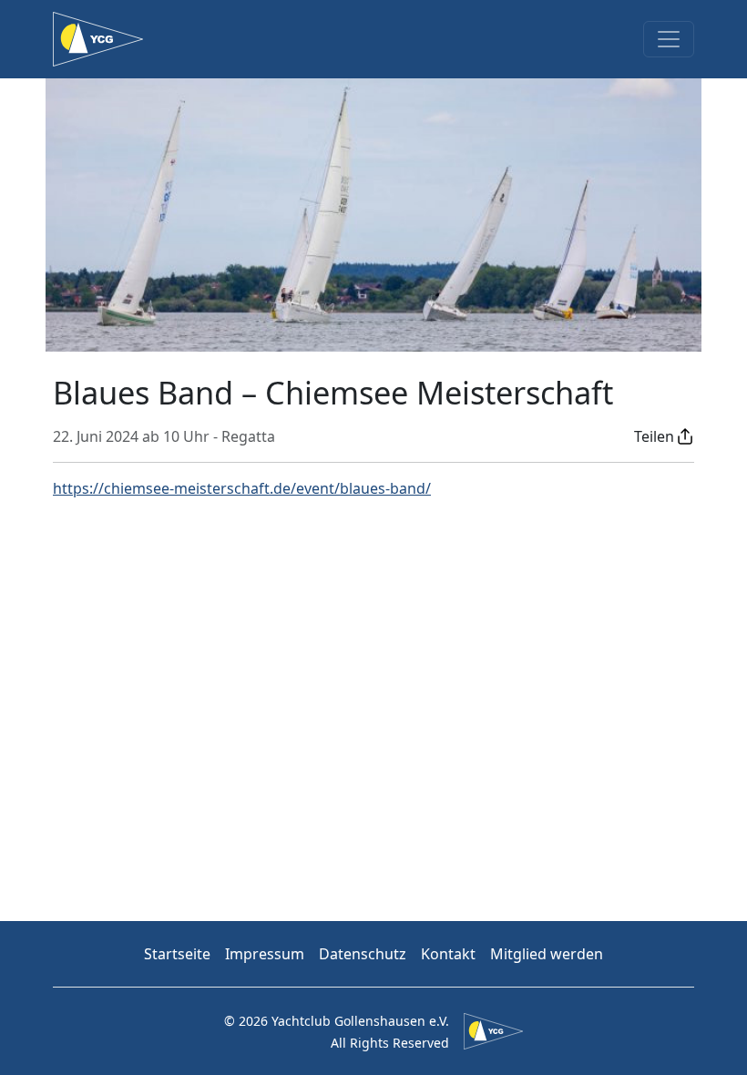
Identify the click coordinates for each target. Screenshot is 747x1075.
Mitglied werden (546, 954)
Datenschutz (362, 954)
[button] (664, 436)
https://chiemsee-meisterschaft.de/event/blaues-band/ (242, 488)
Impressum (264, 954)
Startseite (177, 954)
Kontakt (448, 954)
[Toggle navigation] (668, 39)
